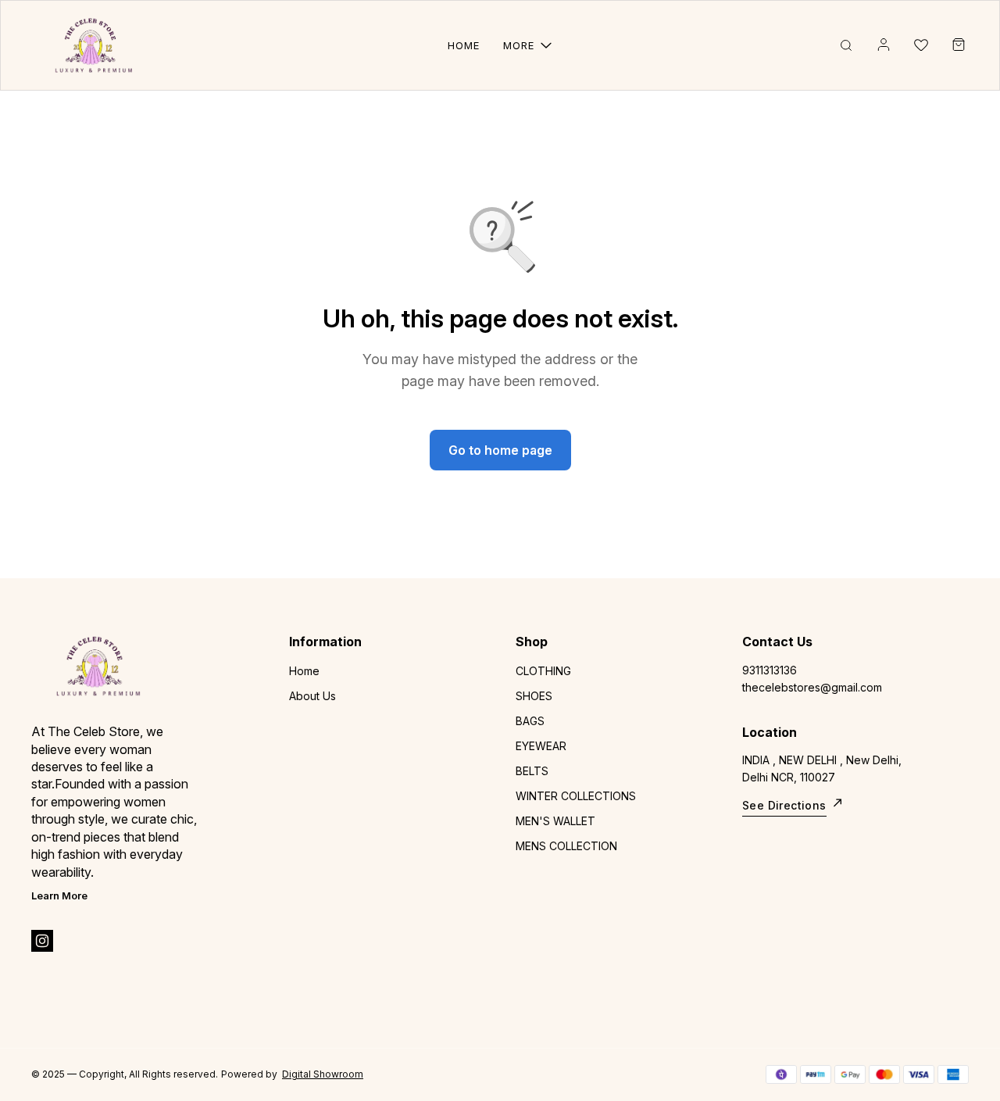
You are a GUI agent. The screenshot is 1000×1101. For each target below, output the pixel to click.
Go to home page (500, 450)
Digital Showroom (322, 1074)
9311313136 (769, 670)
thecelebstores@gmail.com (812, 687)
